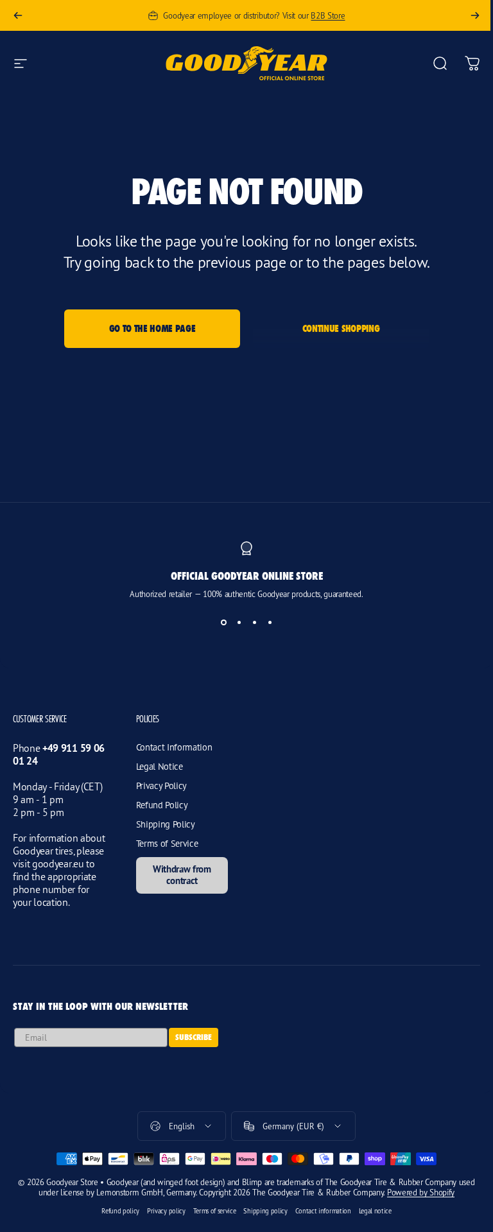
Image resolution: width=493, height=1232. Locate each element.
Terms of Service (167, 843)
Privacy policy (166, 1211)
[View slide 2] (238, 622)
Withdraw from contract (182, 875)
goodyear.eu (57, 863)
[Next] (475, 15)
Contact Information (174, 747)
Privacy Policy (161, 785)
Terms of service (214, 1211)
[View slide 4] (269, 622)
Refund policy (120, 1211)
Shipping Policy (165, 824)
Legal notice (375, 1211)
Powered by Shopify (420, 1192)
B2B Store (328, 15)
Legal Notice (159, 766)
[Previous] (18, 15)
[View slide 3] (254, 622)
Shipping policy (265, 1211)
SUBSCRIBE (193, 1037)
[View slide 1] (223, 622)
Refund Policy (162, 804)
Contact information (323, 1211)
